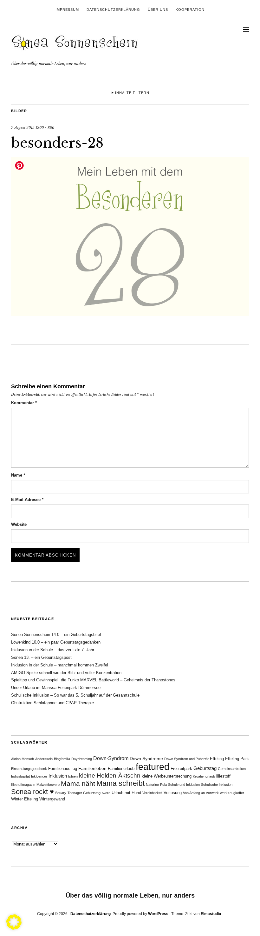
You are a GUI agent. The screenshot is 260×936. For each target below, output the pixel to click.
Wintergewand (52, 799)
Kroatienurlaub (204, 776)
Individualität (20, 776)
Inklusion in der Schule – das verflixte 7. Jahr (52, 649)
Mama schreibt (120, 783)
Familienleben (92, 768)
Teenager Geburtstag (84, 793)
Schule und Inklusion (184, 784)
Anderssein (44, 759)
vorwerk (212, 793)
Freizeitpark (181, 768)
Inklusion (58, 776)
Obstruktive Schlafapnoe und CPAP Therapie (52, 702)
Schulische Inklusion (216, 784)
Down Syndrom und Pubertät (186, 759)
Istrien (73, 776)
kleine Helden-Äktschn (109, 775)
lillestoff (223, 776)
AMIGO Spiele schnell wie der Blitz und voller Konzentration (66, 672)
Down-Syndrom (110, 758)
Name (18, 475)
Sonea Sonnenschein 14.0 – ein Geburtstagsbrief (56, 634)
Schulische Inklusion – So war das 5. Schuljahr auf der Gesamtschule (75, 695)
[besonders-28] (130, 314)
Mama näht (78, 783)
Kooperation (190, 9)
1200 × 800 (45, 127)
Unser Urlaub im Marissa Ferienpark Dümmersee (56, 687)
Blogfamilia (62, 759)
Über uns (158, 9)
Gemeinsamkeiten (232, 769)
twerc (106, 793)
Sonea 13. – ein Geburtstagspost (41, 657)
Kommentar (24, 402)
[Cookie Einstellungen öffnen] (14, 928)
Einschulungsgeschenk (29, 769)
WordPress (158, 914)
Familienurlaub (121, 768)
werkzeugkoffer (232, 793)
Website (19, 524)
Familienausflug (62, 768)
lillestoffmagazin (23, 784)
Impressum (67, 9)
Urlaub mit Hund (126, 793)
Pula (163, 784)
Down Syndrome (146, 758)
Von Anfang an (194, 793)
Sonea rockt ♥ (32, 792)
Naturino (152, 784)
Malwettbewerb (48, 784)
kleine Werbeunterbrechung (167, 776)
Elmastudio (211, 914)
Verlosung (173, 793)
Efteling (217, 759)
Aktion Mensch (22, 759)
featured (152, 766)
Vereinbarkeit (152, 793)
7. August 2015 (23, 127)
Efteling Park (237, 759)
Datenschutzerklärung (113, 9)
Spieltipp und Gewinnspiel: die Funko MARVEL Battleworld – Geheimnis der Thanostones (93, 680)
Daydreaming (81, 759)
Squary (60, 793)
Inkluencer (39, 776)
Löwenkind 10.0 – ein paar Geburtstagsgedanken (56, 642)
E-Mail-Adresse (27, 499)
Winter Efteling (24, 799)
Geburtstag (205, 768)
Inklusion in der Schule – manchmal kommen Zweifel (59, 665)
